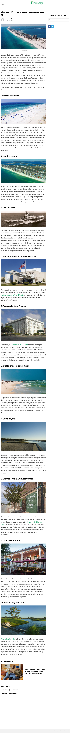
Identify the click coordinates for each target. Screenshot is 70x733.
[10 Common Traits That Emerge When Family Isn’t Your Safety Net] (12, 672)
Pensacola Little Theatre (20, 345)
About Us (66, 731)
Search (67, 20)
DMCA (50, 731)
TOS (61, 731)
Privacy (56, 731)
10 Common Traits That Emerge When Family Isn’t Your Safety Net (35, 671)
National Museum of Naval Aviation (12, 295)
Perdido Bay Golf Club (8, 639)
